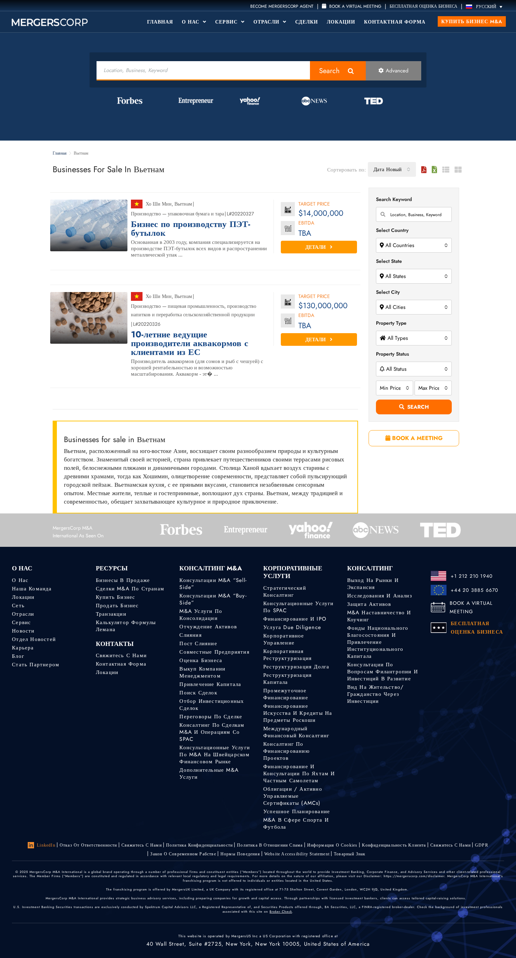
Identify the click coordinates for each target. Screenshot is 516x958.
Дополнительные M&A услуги (209, 773)
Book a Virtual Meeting (354, 6)
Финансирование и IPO (294, 618)
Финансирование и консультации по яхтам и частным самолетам (299, 773)
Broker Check (281, 911)
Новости (23, 630)
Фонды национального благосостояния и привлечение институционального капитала (378, 642)
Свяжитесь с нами (121, 655)
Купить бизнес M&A (471, 21)
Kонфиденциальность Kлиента (394, 845)
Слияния (190, 635)
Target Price (314, 204)
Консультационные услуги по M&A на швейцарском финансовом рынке (214, 754)
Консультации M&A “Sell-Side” (213, 584)
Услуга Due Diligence (292, 627)
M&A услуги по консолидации (200, 615)
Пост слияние (198, 643)
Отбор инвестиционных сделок (211, 705)
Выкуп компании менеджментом (202, 672)
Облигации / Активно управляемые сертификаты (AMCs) (292, 796)
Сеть (18, 605)
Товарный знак (350, 854)
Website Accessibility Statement (297, 854)
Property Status (392, 353)
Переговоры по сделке (210, 716)
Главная (160, 21)
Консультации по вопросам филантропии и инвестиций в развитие (382, 671)
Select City (388, 292)
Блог (18, 656)
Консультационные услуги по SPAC (298, 607)
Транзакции (111, 613)
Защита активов (369, 604)
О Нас (191, 21)
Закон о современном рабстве (183, 854)
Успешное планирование (296, 811)
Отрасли (267, 21)
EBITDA (306, 223)
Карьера (23, 647)
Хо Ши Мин (159, 203)
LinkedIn (46, 845)
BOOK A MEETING (416, 438)
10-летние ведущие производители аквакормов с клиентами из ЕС (189, 343)
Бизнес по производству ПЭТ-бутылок (190, 228)
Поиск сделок (198, 692)
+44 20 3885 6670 (474, 590)
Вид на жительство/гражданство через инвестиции (375, 694)
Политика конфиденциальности (199, 845)
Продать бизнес (117, 605)
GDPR (481, 845)
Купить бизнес (115, 597)
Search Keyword (394, 199)
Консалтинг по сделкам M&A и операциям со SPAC (211, 732)
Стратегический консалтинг (284, 591)
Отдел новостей (34, 639)
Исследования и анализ (379, 595)
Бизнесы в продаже (123, 580)
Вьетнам (183, 203)
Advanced (397, 71)
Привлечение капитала (210, 684)
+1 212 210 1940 (471, 576)
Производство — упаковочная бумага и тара (177, 213)
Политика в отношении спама (270, 845)
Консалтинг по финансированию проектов (286, 751)
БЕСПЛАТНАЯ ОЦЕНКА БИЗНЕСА (423, 6)
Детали (316, 247)
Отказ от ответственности (88, 845)
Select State (389, 261)
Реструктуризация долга (296, 666)
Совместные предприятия (214, 651)
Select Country (392, 230)
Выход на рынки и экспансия (373, 584)
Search (329, 71)
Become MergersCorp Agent (281, 6)
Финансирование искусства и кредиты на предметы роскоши (297, 713)
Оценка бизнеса (200, 660)
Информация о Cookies (332, 845)
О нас (20, 580)
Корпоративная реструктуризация (287, 655)
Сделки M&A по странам (130, 588)
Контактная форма (394, 21)
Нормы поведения (240, 854)
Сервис (227, 21)
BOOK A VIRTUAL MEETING (471, 607)
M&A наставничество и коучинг (379, 616)
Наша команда (32, 588)
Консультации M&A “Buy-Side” (212, 599)
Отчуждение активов (208, 626)
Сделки (306, 21)
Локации (341, 21)
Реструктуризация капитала (287, 679)
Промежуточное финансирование (285, 694)
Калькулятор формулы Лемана (126, 626)
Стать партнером (35, 664)
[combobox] (392, 169)
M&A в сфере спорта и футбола (296, 823)
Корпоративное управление (283, 639)
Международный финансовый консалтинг (296, 732)
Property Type (391, 322)
